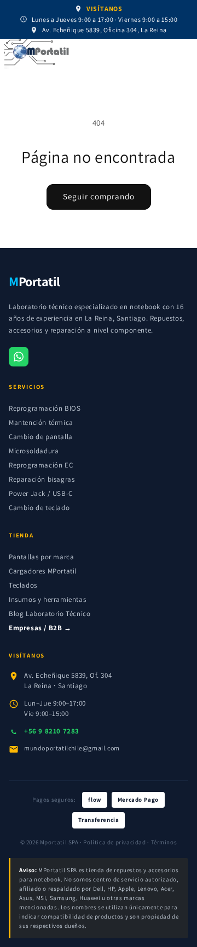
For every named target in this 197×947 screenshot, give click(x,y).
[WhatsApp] (18, 356)
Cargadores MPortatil (43, 571)
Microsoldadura (34, 450)
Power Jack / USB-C (41, 493)
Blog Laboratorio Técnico (49, 613)
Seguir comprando (99, 196)
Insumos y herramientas (47, 599)
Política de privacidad (114, 842)
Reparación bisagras (41, 479)
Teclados (23, 585)
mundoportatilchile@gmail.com (72, 748)
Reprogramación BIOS (44, 408)
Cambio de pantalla (41, 436)
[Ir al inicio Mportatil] (95, 54)
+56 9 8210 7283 (51, 731)
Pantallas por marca (41, 556)
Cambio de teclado (39, 507)
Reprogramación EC (41, 465)
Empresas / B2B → (40, 627)
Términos (164, 842)
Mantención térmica (41, 422)
